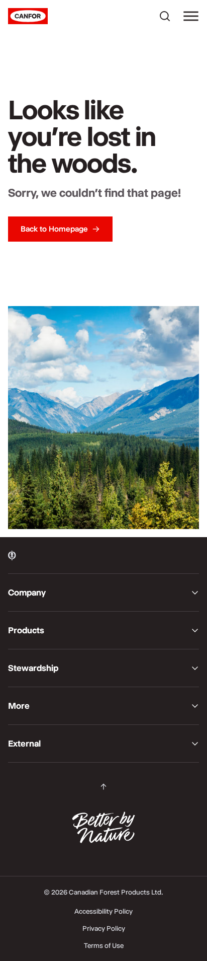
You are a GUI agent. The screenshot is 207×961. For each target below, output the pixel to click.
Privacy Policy (103, 928)
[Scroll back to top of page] (103, 787)
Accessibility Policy (103, 911)
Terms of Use (104, 945)
